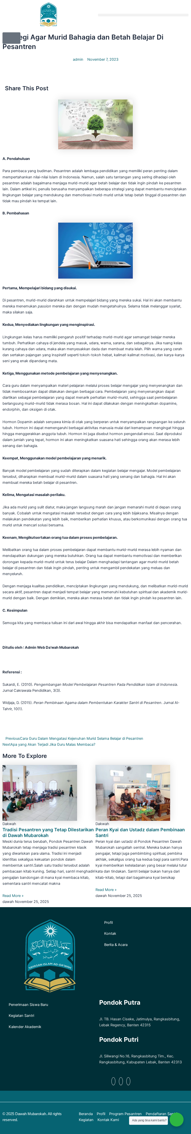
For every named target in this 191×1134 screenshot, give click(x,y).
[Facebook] (113, 1081)
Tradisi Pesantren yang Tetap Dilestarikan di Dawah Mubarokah (48, 832)
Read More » (13, 895)
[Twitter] (121, 1081)
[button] (143, 15)
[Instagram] (128, 1081)
